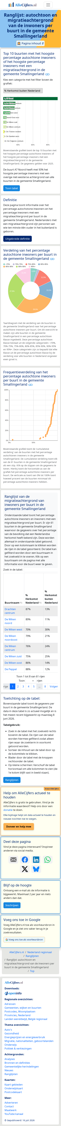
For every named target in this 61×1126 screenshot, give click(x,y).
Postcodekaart (13, 1092)
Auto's (8, 1029)
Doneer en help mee (18, 826)
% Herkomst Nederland (32, 598)
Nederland (24, 1015)
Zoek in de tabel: (13, 569)
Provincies (11, 1015)
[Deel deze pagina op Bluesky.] (36, 869)
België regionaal (37, 1019)
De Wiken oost (13, 662)
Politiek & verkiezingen (18, 1048)
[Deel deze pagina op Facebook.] (25, 860)
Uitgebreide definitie (17, 238)
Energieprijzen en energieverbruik (25, 1037)
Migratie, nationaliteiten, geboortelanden (29, 1041)
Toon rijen (30, 680)
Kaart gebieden (14, 1084)
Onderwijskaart (14, 1088)
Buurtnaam (12, 602)
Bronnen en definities (17, 1063)
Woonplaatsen (26, 1011)
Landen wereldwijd (16, 1019)
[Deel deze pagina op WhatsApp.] (48, 860)
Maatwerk (11, 1110)
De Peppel (11, 669)
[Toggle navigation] (48, 5)
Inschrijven (11, 905)
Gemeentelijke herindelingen (22, 1066)
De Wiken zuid (13, 656)
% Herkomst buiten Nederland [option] (22, 90)
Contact (9, 1106)
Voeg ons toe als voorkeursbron (26, 939)
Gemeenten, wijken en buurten (23, 1007)
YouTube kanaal (14, 1114)
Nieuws (9, 1070)
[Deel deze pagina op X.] (25, 869)
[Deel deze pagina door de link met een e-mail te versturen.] (13, 860)
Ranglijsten (11, 780)
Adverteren (11, 1102)
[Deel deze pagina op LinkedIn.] (36, 860)
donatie (8, 810)
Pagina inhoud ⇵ (32, 43)
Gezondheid (12, 1033)
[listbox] (23, 90)
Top (32, 971)
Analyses (10, 1059)
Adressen (10, 1004)
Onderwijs (11, 1044)
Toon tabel (11, 188)
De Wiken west (13, 629)
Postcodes (11, 1011)
